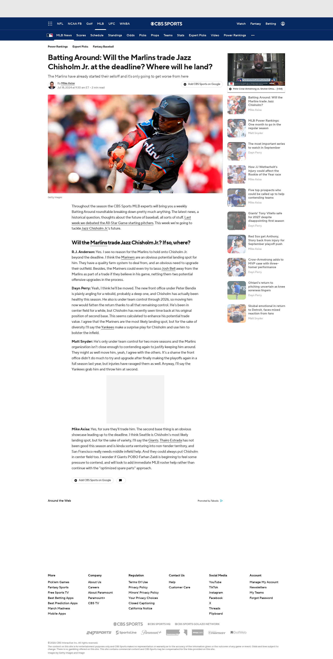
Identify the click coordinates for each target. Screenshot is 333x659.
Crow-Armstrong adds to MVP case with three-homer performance (265, 263)
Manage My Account (264, 582)
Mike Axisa (68, 83)
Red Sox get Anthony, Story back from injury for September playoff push (266, 240)
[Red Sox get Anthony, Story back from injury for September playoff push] (236, 244)
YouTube (215, 582)
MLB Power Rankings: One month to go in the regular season (264, 124)
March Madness (59, 608)
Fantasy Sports (58, 587)
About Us (94, 582)
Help (172, 582)
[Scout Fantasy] (217, 632)
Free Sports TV (58, 593)
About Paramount (100, 593)
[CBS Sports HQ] (159, 624)
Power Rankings (58, 46)
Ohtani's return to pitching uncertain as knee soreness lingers (266, 286)
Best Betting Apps (60, 598)
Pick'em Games (58, 582)
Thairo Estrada (171, 440)
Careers (93, 587)
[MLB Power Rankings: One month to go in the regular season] (236, 128)
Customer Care (179, 587)
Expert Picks (80, 46)
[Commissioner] (176, 631)
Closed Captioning (142, 599)
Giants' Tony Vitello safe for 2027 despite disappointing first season (266, 217)
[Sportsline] (126, 632)
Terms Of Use (138, 582)
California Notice (140, 605)
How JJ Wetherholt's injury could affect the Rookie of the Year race (264, 170)
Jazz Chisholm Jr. (95, 228)
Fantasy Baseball (103, 46)
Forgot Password (261, 598)
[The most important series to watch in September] (236, 151)
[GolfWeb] (238, 632)
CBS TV (93, 603)
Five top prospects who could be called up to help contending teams (266, 193)
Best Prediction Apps (62, 603)
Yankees (107, 327)
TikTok (213, 587)
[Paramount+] (151, 632)
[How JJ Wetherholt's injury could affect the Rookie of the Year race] (236, 174)
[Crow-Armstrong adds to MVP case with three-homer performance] (236, 267)
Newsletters (258, 587)
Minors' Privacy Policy (144, 593)
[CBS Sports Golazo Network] (197, 624)
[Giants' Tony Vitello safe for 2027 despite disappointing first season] (236, 221)
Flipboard (216, 614)
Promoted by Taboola (208, 501)
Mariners (128, 257)
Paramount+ (96, 598)
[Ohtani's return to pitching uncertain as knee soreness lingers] (236, 290)
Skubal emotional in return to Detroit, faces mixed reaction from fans (266, 309)
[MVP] (198, 631)
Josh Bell (168, 268)
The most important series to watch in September (266, 145)
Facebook (216, 598)
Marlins (98, 242)
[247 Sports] (98, 632)
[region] (256, 69)
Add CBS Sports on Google (204, 84)
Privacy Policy (138, 587)
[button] (253, 35)
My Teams (257, 593)
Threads (214, 608)
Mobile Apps (57, 614)
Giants (153, 440)
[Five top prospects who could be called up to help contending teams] (236, 197)
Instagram (216, 593)
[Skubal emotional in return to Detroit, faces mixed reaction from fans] (236, 313)
